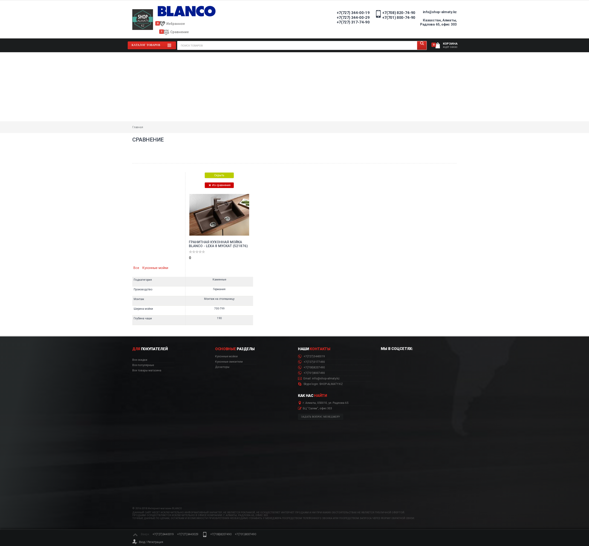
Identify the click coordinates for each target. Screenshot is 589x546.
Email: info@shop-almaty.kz (321, 378)
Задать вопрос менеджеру (320, 417)
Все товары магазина (146, 370)
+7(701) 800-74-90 (398, 17)
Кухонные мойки (155, 268)
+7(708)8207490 (314, 367)
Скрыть (219, 175)
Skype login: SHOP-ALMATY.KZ (323, 384)
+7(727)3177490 (314, 362)
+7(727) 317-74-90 (353, 22)
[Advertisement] (294, 87)
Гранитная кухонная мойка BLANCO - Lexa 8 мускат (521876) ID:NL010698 (218, 244)
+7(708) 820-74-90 (398, 12)
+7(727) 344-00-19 (353, 12)
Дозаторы (222, 367)
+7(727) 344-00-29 (353, 17)
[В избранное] (235, 196)
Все (136, 268)
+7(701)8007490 (314, 373)
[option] (219, 248)
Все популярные (143, 365)
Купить (202, 261)
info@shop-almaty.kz (440, 12)
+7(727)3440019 (314, 356)
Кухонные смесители (229, 361)
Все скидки (139, 359)
